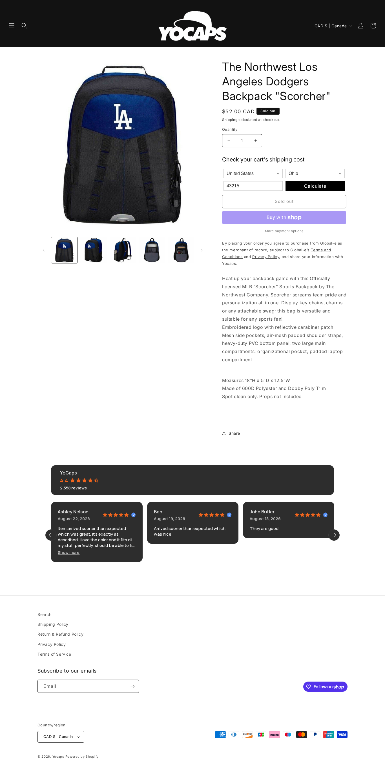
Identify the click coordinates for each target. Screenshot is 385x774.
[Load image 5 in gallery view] (181, 250)
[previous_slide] (51, 535)
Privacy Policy (51, 644)
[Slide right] (202, 250)
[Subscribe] (132, 686)
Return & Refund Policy (60, 634)
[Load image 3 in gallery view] (123, 250)
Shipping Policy (52, 624)
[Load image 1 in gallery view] (64, 250)
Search (44, 614)
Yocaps (58, 757)
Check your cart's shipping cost (263, 159)
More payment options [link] (284, 231)
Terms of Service (54, 654)
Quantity (229, 129)
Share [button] (234, 433)
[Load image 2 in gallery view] (93, 250)
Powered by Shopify (82, 757)
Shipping (230, 119)
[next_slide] (334, 535)
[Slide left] (43, 250)
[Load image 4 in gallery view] (152, 250)
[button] (12, 25)
